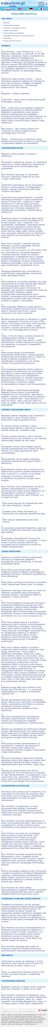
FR (39, 9)
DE (28, 9)
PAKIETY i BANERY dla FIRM (41, 4)
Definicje (6, 23)
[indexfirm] (12, 3)
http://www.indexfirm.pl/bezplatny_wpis (15, 250)
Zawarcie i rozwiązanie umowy (14, 28)
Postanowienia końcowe (12, 41)
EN (16, 9)
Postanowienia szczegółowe (13, 33)
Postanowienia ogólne (11, 25)
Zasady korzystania (10, 30)
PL (5, 9)
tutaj (36, 1024)
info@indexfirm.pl (13, 474)
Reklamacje (7, 38)
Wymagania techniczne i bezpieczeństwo (18, 36)
